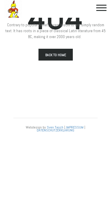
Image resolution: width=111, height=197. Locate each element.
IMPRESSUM (74, 127)
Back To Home (55, 55)
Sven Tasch (55, 127)
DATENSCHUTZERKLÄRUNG (55, 130)
